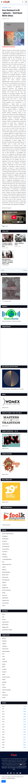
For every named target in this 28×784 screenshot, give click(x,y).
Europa (3, 619)
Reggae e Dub (5, 587)
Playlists (4, 582)
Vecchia (25, 270)
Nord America (5, 624)
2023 (14, 739)
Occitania (4, 669)
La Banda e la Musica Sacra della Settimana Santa (7, 244)
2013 (14, 714)
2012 (14, 711)
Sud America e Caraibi (7, 629)
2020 (14, 732)
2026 (14, 747)
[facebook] (7, 773)
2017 (14, 724)
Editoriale (4, 554)
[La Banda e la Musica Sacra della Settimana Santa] (7, 238)
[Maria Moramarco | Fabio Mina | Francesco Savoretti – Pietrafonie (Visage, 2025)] (7, 254)
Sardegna (4, 682)
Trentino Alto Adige (6, 689)
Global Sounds (5, 622)
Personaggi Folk (5, 579)
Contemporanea (5, 546)
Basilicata (4, 641)
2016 (14, 721)
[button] (1, 2)
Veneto (3, 697)
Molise (3, 666)
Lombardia (4, 661)
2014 (14, 716)
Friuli (3, 653)
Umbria (3, 692)
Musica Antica (5, 574)
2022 (14, 737)
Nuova (2, 270)
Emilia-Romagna (5, 651)
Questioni (4, 585)
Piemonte (4, 671)
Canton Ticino (5, 648)
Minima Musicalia (6, 572)
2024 (14, 742)
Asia (3, 617)
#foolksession (5, 538)
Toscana (4, 687)
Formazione (4, 556)
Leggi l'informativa (11, 778)
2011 (14, 708)
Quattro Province (6, 677)
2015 (14, 719)
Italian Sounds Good (6, 564)
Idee (3, 562)
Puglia (9, 7)
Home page (4, 7)
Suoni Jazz (4, 595)
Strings (3, 592)
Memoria (4, 569)
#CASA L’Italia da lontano (7, 533)
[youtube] (20, 773)
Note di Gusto (5, 577)
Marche (4, 664)
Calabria (4, 643)
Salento (4, 679)
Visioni (3, 605)
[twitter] (17, 773)
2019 (14, 729)
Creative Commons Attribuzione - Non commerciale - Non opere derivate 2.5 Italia (14, 768)
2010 (14, 706)
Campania (4, 646)
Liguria (3, 659)
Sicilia (3, 684)
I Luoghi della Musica (6, 559)
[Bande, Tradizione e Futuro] (20, 238)
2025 (14, 744)
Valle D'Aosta (5, 695)
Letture (3, 567)
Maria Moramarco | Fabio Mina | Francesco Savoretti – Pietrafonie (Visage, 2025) (7, 262)
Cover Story (4, 551)
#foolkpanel (4, 536)
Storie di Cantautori (6, 590)
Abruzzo (4, 638)
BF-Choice (4, 541)
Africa (3, 614)
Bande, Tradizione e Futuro (19, 243)
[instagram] (14, 773)
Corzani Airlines (5, 549)
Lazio (3, 656)
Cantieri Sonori (5, 544)
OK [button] (3, 781)
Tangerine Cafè (5, 600)
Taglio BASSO (5, 597)
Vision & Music (5, 603)
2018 (14, 726)
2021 (14, 734)
